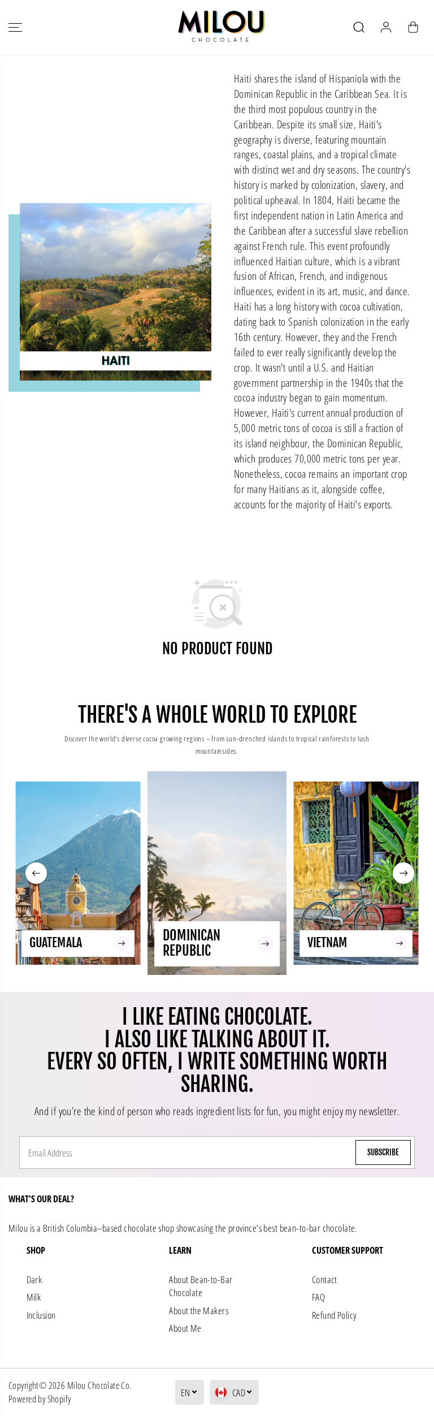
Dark (34, 1279)
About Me (185, 1328)
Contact (324, 1279)
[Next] (403, 873)
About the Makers (198, 1310)
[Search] (358, 27)
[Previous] (36, 873)
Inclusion (41, 1315)
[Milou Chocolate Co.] (217, 27)
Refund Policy (334, 1315)
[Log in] (386, 27)
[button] (15, 27)
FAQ (318, 1296)
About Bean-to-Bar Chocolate (200, 1286)
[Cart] (413, 27)
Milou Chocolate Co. (99, 1385)
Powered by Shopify (39, 1399)
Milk (34, 1296)
